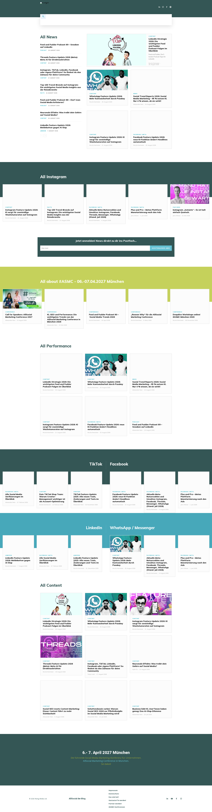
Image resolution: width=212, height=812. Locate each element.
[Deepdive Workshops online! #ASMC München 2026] (189, 299)
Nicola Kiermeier (154, 63)
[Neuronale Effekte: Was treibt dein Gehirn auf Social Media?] (151, 647)
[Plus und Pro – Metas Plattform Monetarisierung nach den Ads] (148, 194)
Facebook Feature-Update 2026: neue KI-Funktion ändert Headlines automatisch (150, 139)
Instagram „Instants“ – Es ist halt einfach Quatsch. (189, 211)
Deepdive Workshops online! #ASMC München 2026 (186, 315)
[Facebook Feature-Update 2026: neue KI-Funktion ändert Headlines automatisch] (151, 121)
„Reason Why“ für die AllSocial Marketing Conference (146, 315)
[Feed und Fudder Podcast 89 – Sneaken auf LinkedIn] (151, 407)
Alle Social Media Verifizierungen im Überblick (14, 496)
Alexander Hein (138, 104)
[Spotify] (170, 7)
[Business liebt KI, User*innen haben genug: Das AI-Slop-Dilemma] (151, 692)
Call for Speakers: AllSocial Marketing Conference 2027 (18, 315)
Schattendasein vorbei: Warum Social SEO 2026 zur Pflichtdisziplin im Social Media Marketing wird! (105, 711)
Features (176, 207)
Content (43, 63)
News (135, 93)
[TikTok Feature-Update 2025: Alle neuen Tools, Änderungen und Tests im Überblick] (86, 480)
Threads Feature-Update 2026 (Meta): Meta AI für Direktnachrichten (59, 58)
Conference (10, 312)
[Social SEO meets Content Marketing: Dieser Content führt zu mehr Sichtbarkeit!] (61, 692)
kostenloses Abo (161, 248)
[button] (43, 16)
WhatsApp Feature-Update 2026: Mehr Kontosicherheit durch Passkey (107, 97)
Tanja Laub (91, 674)
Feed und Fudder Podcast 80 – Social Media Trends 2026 (104, 315)
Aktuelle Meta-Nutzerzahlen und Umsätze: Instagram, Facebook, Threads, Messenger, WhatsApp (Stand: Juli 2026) (105, 213)
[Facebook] (166, 7)
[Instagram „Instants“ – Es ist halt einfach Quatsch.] (189, 194)
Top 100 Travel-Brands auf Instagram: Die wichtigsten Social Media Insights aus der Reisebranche (60, 87)
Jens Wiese (134, 215)
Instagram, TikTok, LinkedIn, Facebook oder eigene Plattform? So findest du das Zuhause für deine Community (60, 72)
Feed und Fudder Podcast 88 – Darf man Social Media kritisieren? (60, 101)
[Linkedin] (159, 7)
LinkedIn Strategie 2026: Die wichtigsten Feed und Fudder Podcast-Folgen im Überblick (158, 45)
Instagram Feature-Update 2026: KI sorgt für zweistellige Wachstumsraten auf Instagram (107, 139)
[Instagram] (163, 7)
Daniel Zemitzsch (45, 504)
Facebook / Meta (139, 134)
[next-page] (45, 135)
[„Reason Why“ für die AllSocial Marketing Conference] (148, 299)
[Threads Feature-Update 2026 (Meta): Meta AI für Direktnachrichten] (61, 647)
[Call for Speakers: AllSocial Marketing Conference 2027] (22, 299)
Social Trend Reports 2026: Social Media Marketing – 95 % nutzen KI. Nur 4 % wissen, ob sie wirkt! (150, 98)
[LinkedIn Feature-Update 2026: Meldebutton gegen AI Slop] (18, 543)
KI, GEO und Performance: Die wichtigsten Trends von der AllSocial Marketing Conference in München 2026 (63, 318)
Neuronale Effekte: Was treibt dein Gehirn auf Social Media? (60, 113)
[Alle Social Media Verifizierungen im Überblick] (18, 480)
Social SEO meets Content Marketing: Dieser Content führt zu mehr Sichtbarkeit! (61, 711)
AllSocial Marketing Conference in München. (106, 760)
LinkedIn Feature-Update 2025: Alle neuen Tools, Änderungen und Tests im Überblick (86, 561)
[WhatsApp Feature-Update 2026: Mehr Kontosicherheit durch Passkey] (107, 80)
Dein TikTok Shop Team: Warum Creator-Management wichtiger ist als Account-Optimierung (52, 498)
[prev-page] (41, 135)
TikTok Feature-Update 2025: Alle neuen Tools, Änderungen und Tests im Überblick (86, 498)
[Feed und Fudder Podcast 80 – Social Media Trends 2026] (106, 299)
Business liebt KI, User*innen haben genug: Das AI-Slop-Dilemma (149, 710)
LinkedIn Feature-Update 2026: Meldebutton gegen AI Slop (55, 126)
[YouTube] (172, 799)
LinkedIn (43, 131)
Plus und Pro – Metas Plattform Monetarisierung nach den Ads (146, 211)
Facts (42, 93)
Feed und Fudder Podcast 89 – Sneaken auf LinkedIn (59, 45)
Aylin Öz (135, 669)
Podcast (43, 50)
